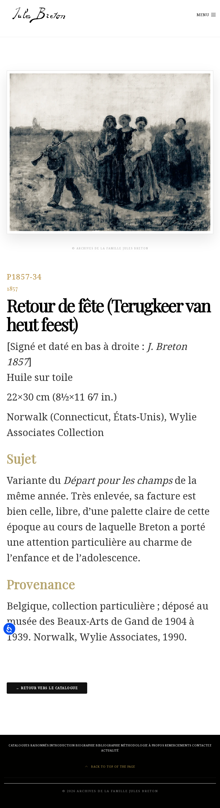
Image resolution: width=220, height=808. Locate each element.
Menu (204, 15)
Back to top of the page (112, 766)
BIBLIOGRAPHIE (108, 745)
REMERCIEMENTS (178, 745)
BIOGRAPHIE (85, 745)
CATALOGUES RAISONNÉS (29, 745)
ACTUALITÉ (110, 750)
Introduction (62, 745)
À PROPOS (156, 745)
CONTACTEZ (202, 745)
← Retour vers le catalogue (47, 688)
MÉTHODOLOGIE (134, 745)
